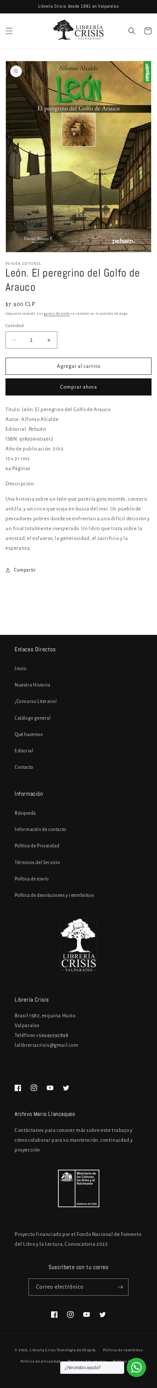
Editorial (24, 750)
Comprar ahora (78, 387)
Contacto (24, 767)
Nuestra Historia (32, 685)
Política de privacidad (40, 1361)
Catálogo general (33, 718)
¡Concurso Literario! (36, 701)
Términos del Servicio (37, 862)
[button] (9, 31)
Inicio (21, 668)
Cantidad (14, 325)
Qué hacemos (29, 734)
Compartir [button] (25, 570)
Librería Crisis (43, 1350)
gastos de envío (57, 313)
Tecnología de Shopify (76, 1350)
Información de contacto (40, 829)
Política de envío (32, 879)
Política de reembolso (123, 1350)
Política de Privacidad (37, 845)
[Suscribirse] (120, 1287)
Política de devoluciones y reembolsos (54, 895)
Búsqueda (25, 813)
